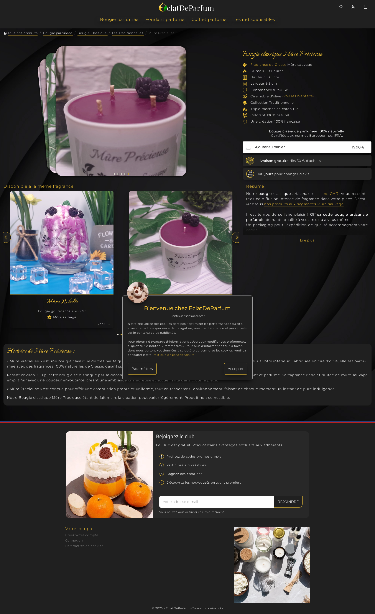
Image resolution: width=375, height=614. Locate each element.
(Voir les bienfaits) (298, 96)
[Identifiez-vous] (353, 7)
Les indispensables (254, 19)
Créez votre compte (81, 535)
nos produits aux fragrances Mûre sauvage (304, 204)
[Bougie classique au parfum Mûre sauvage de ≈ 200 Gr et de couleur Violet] (61, 242)
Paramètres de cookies (84, 546)
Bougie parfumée (119, 19)
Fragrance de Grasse (268, 64)
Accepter (235, 369)
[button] (114, 174)
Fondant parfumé (164, 19)
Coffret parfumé (209, 19)
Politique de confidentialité (174, 354)
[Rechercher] (341, 7)
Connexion (74, 540)
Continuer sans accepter (188, 315)
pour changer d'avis (283, 174)
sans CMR (329, 194)
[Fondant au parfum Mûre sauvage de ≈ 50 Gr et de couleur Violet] (180, 242)
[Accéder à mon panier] (365, 6)
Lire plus (307, 240)
